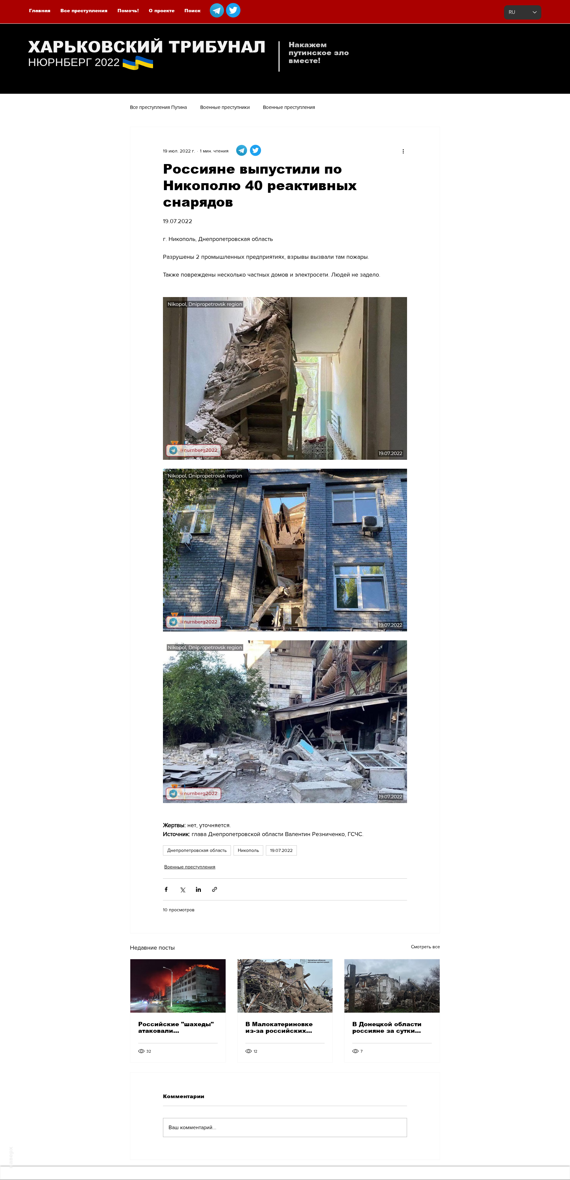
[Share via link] (214, 889)
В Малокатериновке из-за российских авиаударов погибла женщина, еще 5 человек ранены (279, 1027)
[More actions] (403, 151)
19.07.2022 (281, 850)
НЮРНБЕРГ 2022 (74, 62)
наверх (11, 1157)
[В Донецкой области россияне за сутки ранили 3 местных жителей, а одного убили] (392, 986)
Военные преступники (225, 107)
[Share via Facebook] (166, 889)
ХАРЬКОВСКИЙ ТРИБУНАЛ (147, 47)
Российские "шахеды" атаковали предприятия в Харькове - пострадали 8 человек (176, 1027)
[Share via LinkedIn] (198, 889)
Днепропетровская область (197, 850)
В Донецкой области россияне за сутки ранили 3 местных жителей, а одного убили (387, 1027)
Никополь (248, 850)
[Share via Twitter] (182, 889)
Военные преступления (289, 107)
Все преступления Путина (158, 107)
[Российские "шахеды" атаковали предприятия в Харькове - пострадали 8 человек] (178, 986)
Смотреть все (425, 946)
